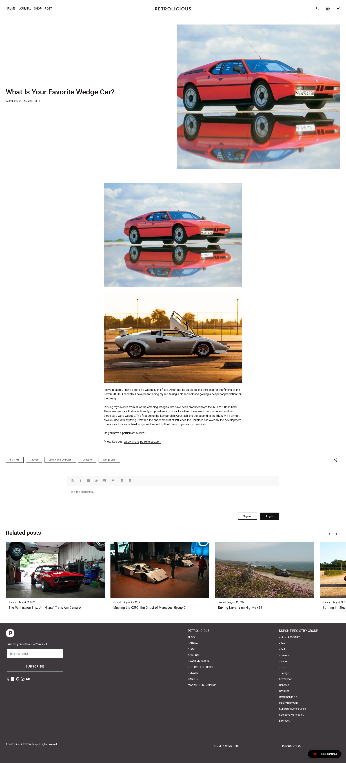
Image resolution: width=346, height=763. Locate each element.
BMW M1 (14, 460)
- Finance (284, 655)
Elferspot (284, 720)
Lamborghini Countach (60, 460)
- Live (282, 667)
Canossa (284, 685)
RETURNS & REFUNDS (200, 667)
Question (87, 460)
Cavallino (284, 690)
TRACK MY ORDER (198, 661)
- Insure (283, 661)
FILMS (11, 8)
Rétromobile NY (288, 696)
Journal (34, 460)
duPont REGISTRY (289, 637)
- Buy (282, 643)
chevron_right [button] (336, 534)
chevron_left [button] (329, 534)
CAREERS (193, 679)
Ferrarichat (285, 679)
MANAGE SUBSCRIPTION (202, 685)
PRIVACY (193, 673)
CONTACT (193, 655)
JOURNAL (25, 8)
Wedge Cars (109, 460)
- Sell (282, 649)
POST (48, 8)
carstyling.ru (131, 441)
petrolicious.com (150, 441)
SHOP (38, 8)
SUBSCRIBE (35, 666)
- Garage (284, 673)
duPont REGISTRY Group (25, 744)
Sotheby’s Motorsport (291, 714)
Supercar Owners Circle (292, 708)
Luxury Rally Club (288, 702)
